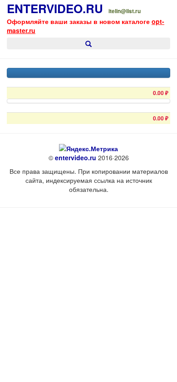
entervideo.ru (75, 157)
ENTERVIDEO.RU (55, 8)
